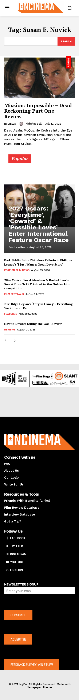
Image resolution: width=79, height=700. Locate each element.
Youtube (17, 562)
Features (10, 313)
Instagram (18, 554)
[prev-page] (6, 340)
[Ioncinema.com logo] (40, 7)
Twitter (16, 546)
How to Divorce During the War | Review (33, 324)
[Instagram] (7, 554)
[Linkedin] (7, 570)
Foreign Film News (16, 270)
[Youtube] (7, 562)
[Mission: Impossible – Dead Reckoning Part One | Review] (39, 77)
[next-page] (13, 340)
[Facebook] (7, 538)
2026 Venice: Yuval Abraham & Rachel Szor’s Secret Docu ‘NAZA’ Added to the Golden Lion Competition (37, 284)
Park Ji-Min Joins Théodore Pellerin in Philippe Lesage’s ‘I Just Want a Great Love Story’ (38, 262)
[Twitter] (7, 546)
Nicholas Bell (33, 123)
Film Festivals (14, 294)
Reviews (10, 123)
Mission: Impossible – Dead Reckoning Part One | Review (38, 111)
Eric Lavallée (16, 247)
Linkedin (16, 570)
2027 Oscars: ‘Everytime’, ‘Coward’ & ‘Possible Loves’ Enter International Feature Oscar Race (38, 224)
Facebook (17, 538)
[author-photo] (22, 124)
